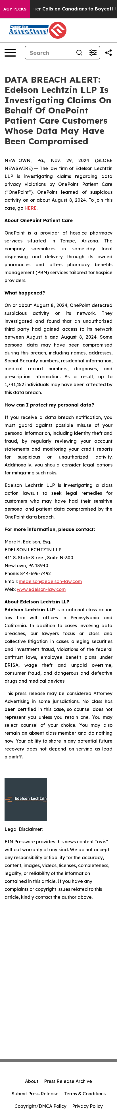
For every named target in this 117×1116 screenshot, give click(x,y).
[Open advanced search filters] (93, 52)
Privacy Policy (87, 1106)
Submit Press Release (35, 1093)
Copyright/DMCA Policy (40, 1106)
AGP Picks (14, 9)
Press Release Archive (68, 1081)
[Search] (79, 52)
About (31, 1081)
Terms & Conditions (85, 1093)
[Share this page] (108, 52)
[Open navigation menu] (10, 52)
